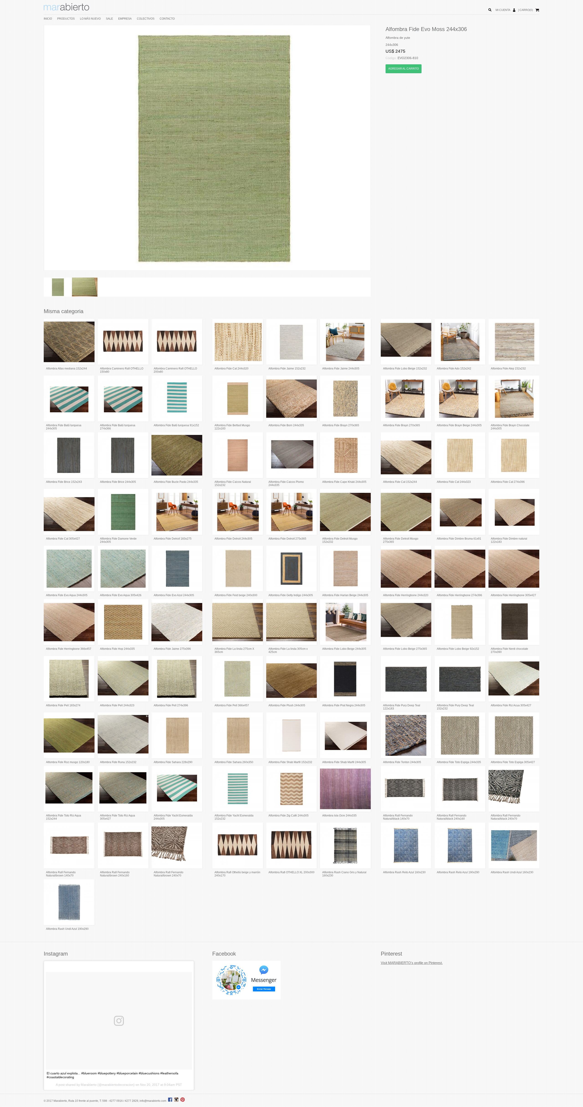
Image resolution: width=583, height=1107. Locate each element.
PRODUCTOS (66, 18)
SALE (109, 18)
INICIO (48, 18)
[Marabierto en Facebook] (170, 1100)
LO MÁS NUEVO (90, 18)
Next (377, 147)
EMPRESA (125, 18)
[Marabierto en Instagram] (177, 1100)
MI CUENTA (503, 10)
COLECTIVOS (145, 18)
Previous (37, 147)
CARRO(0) (526, 10)
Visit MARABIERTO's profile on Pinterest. (412, 963)
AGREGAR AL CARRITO (403, 68)
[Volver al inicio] (66, 9)
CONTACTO (167, 18)
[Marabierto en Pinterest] (182, 1100)
